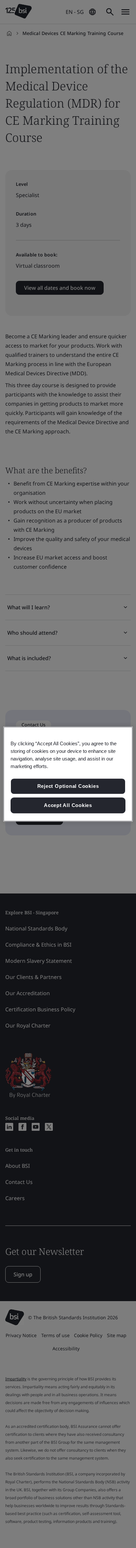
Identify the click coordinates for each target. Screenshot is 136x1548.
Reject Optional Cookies (68, 786)
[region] (67, 774)
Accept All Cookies (68, 805)
